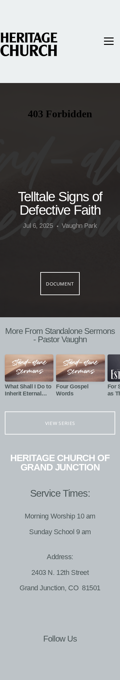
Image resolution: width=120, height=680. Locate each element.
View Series (60, 423)
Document (60, 283)
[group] (29, 378)
